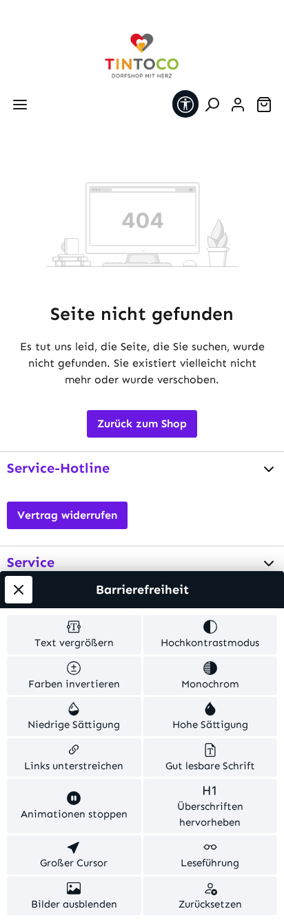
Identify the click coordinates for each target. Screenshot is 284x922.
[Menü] (20, 104)
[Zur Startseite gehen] (142, 56)
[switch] (74, 634)
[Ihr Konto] (238, 104)
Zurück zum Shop (142, 423)
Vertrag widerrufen (67, 515)
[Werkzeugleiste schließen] (18, 589)
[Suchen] (212, 104)
